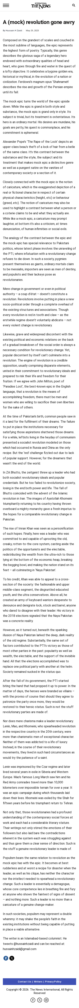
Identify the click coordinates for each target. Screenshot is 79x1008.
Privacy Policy (53, 981)
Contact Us (24, 981)
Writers (38, 981)
